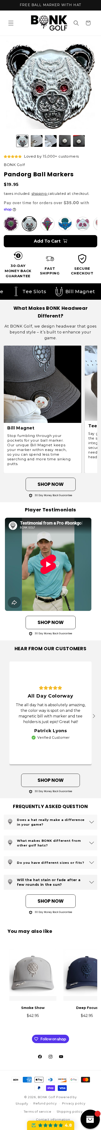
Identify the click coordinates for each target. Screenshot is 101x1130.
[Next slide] (94, 716)
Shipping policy (70, 1111)
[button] (11, 23)
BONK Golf (46, 1097)
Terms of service (37, 1111)
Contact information (53, 1119)
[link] (50, 193)
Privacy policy (73, 1103)
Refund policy (45, 1103)
